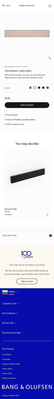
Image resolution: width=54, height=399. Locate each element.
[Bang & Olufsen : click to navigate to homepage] (27, 5)
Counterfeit (6, 359)
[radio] (30, 87)
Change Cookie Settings (11, 364)
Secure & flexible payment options (21, 120)
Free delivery (12, 115)
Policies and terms (8, 378)
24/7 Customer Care (15, 124)
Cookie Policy (7, 369)
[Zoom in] (27, 34)
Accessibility (6, 355)
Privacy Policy (7, 373)
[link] (27, 105)
